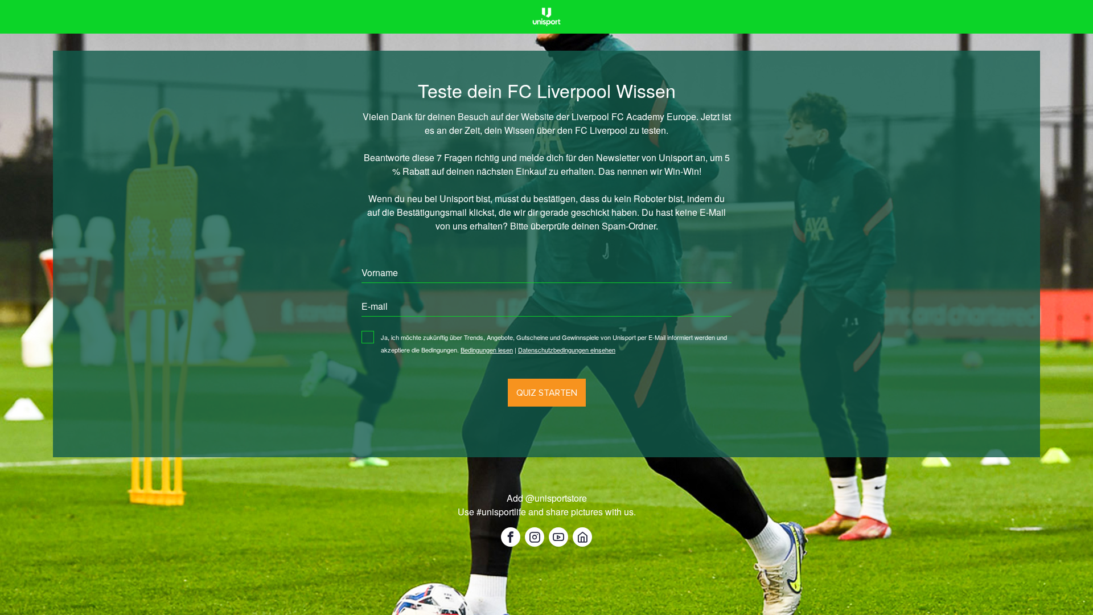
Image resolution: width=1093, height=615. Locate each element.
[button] (510, 537)
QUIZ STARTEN (546, 392)
